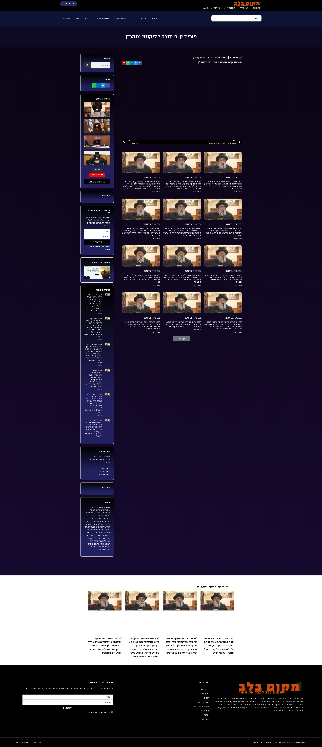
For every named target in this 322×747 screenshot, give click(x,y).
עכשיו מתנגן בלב (103, 18)
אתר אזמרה (104, 474)
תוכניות (143, 18)
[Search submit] (215, 18)
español (218, 8)
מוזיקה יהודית (120, 18)
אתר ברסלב (104, 468)
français (244, 8)
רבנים (133, 18)
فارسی (206, 8)
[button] (140, 63)
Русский (231, 8)
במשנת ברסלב (219, 58)
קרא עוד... (99, 313)
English (257, 8)
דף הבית (154, 18)
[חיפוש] (87, 65)
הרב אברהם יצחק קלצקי (203, 58)
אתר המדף (104, 471)
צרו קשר (66, 18)
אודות (77, 18)
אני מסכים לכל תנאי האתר (98, 712)
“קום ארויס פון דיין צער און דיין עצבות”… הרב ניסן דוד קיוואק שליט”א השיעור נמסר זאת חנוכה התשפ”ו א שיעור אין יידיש (183, 324)
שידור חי (88, 18)
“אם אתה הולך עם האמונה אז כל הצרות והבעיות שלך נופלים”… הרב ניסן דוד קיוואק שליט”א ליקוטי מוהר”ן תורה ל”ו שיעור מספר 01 (141, 278)
